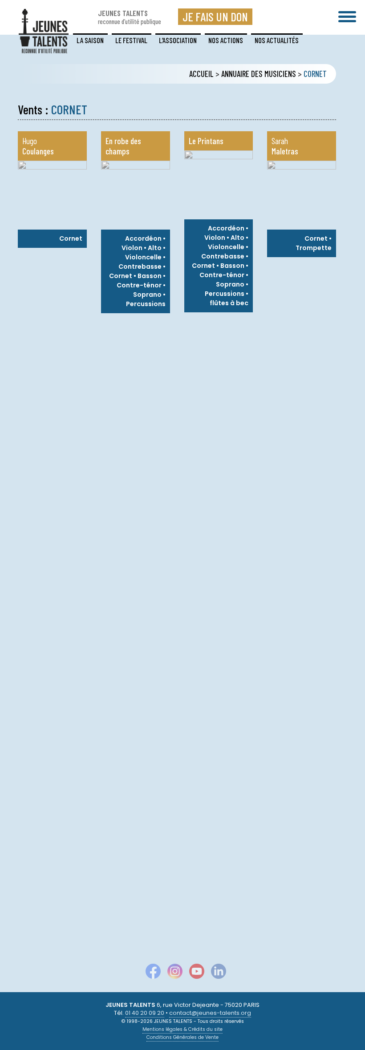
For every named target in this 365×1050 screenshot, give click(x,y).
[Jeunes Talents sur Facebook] (150, 973)
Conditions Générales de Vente (182, 1037)
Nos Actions (225, 40)
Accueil (201, 74)
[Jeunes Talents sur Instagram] (171, 973)
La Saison (90, 40)
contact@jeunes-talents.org (210, 1013)
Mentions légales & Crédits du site (182, 1029)
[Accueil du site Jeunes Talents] (44, 48)
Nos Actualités (277, 40)
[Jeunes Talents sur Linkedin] (215, 973)
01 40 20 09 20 (144, 1013)
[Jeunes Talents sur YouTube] (193, 973)
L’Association (178, 40)
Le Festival (131, 40)
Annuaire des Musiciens (258, 74)
